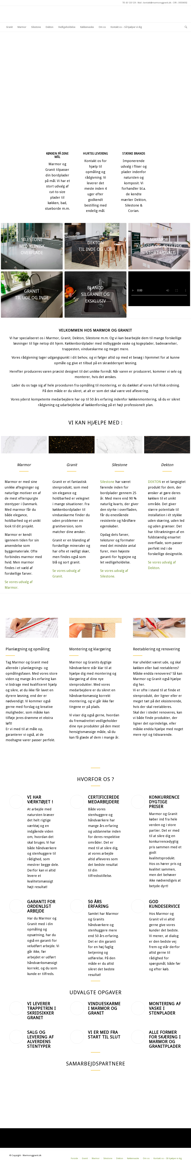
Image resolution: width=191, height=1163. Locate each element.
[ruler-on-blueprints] (32, 628)
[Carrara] (119, 444)
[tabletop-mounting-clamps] (95, 628)
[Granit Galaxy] (72, 444)
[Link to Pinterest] (179, 14)
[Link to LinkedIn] (184, 14)
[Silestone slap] (24, 444)
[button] (4, 89)
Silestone (107, 482)
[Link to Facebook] (167, 14)
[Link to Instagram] (173, 14)
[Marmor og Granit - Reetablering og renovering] (159, 628)
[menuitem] (9, 27)
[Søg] (184, 27)
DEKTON (154, 482)
